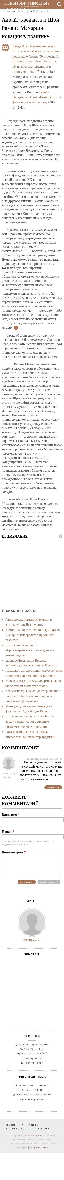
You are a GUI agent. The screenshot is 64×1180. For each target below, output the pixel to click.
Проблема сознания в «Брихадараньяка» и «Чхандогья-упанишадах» (29, 650)
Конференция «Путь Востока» (34, 61)
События (14, 3)
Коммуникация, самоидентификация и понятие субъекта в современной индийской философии (32, 696)
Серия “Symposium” (43, 56)
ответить (53, 787)
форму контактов (38, 1147)
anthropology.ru (33, 1135)
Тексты (38, 3)
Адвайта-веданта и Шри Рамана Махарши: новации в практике (36, 51)
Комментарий (14, 852)
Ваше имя (11, 814)
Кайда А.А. (20, 46)
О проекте (16, 16)
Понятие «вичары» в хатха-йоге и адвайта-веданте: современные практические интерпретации (29, 721)
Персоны (14, 9)
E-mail (8, 831)
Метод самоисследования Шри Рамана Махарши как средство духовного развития (32, 635)
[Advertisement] (32, 574)
